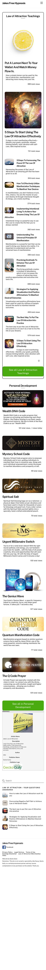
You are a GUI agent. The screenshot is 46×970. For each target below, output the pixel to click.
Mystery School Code (16, 454)
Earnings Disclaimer (9, 854)
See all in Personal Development (23, 705)
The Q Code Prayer (14, 676)
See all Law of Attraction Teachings (23, 371)
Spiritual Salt (10, 496)
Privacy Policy (7, 852)
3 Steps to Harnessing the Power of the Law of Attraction (28, 163)
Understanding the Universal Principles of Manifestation (27, 238)
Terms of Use (30, 852)
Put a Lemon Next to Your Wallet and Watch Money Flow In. (21, 67)
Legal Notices (19, 852)
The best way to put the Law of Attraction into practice (27, 320)
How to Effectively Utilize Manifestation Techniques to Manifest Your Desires (28, 186)
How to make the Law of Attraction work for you (26, 795)
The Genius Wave (13, 596)
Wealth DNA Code (13, 411)
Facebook (9, 847)
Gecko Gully (13, 859)
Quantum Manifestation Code (21, 635)
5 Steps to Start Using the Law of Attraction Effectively (28, 343)
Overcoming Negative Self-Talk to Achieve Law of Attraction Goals (25, 802)
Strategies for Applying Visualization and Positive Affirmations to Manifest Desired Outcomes (25, 819)
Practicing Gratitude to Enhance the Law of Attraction (27, 263)
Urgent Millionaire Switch (18, 541)
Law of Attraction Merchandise (29, 854)
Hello (4, 855)
